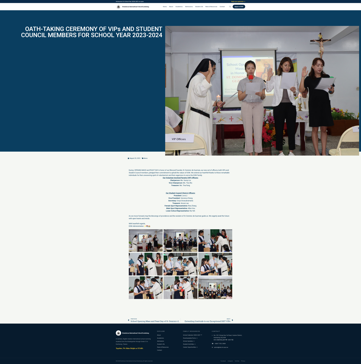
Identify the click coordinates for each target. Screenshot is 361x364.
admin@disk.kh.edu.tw (220, 347)
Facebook (223, 361)
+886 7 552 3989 (219, 343)
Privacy (243, 361)
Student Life (199, 6)
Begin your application (238, 1)
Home (165, 6)
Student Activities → (189, 344)
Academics (179, 6)
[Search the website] (230, 6)
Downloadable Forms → (190, 338)
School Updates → (188, 341)
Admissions (189, 6)
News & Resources (211, 6)
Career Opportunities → (190, 347)
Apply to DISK (239, 6)
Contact (222, 6)
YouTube (237, 361)
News (146, 158)
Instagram (230, 361)
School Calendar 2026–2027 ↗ (192, 335)
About (171, 6)
